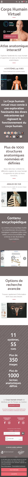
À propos (16, 457)
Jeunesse (17, 431)
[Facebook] (5, 423)
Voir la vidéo (10, 31)
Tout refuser (14, 470)
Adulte (11, 431)
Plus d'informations (6, 466)
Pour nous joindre (3, 457)
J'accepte (14, 474)
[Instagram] (9, 423)
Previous (2, 258)
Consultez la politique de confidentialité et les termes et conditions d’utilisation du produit (14, 409)
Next (24, 258)
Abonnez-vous (10, 36)
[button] (26, 85)
